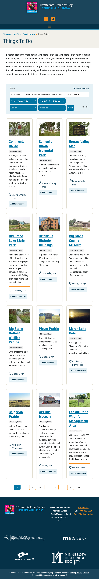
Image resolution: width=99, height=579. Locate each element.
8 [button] (70, 487)
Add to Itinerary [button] (17, 204)
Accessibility (37, 575)
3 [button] (32, 487)
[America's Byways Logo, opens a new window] (24, 556)
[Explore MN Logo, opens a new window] (74, 538)
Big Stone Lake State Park (17, 240)
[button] (53, 19)
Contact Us (83, 507)
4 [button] (40, 487)
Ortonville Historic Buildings (46, 240)
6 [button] (55, 487)
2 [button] (25, 487)
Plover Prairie (49, 329)
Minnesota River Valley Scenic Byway (49, 7)
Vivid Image (60, 575)
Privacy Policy (76, 573)
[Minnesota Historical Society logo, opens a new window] (74, 558)
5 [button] (47, 487)
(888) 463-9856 (85, 511)
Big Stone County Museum (76, 240)
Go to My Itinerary (81, 88)
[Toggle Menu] (49, 27)
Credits (86, 573)
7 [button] (63, 487)
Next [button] (80, 487)
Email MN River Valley (83, 514)
